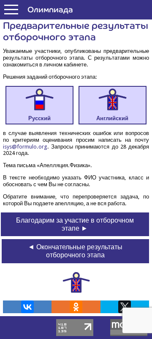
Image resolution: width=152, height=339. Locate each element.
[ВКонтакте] (27, 306)
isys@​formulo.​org (25, 146)
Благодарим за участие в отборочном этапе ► (75, 224)
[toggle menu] (11, 9)
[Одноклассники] (76, 306)
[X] (124, 306)
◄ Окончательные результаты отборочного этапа (75, 251)
